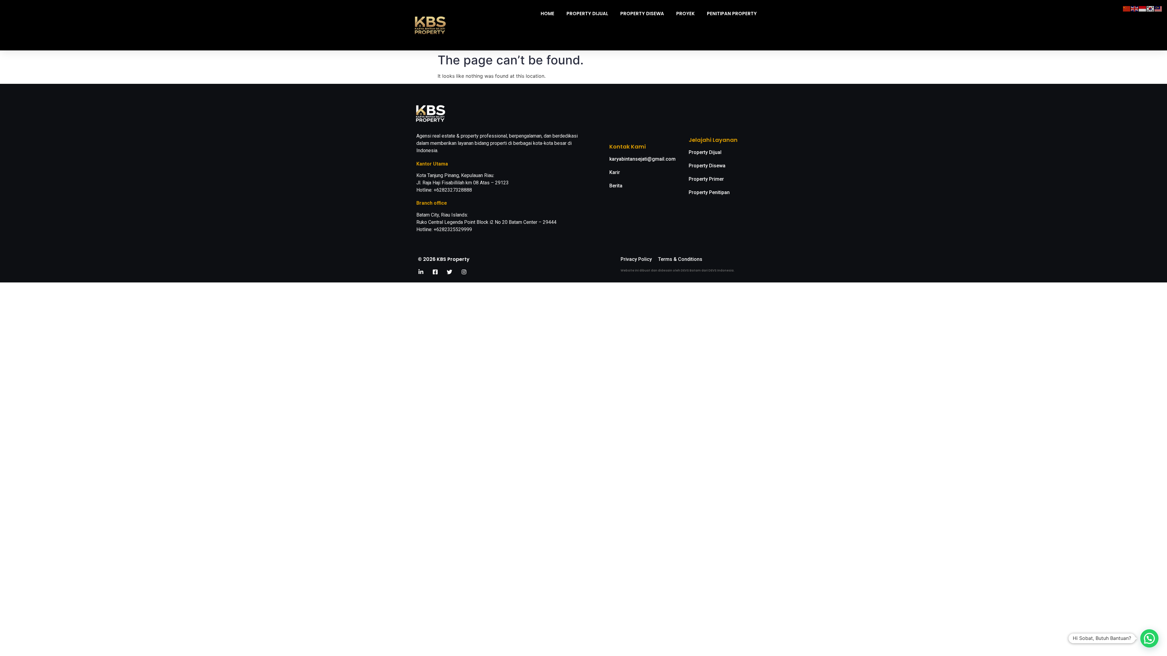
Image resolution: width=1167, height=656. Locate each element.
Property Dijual (587, 13)
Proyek (685, 13)
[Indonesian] (1143, 8)
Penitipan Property (732, 13)
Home (547, 13)
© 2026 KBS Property (444, 259)
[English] (1135, 8)
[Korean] (1151, 8)
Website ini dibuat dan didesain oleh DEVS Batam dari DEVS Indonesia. (678, 270)
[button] (1149, 638)
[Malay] (1158, 8)
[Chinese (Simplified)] (1127, 8)
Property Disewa (642, 13)
